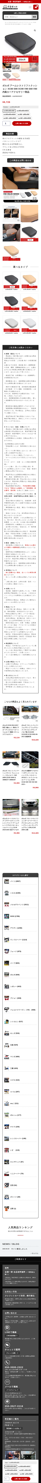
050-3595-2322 (14, 1367)
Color (5, 107)
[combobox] (18, 17)
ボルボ (11, 22)
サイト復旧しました (19, 1249)
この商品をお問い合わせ (20, 160)
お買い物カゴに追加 (22, 123)
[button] (35, 30)
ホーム (6, 22)
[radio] (9, 110)
